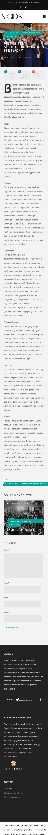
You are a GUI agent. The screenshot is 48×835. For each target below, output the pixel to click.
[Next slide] (42, 700)
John (12, 57)
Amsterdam (11, 36)
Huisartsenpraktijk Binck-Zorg (24, 2)
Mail (6, 598)
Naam (6, 583)
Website (6, 612)
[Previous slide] (6, 700)
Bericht (7, 550)
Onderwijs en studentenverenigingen (23, 33)
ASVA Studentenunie (21, 529)
